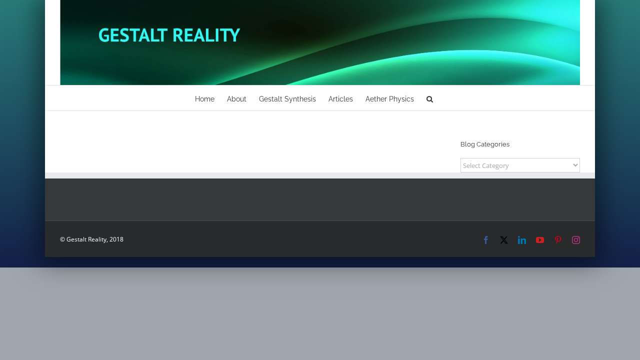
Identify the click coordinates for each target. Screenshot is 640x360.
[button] (429, 98)
